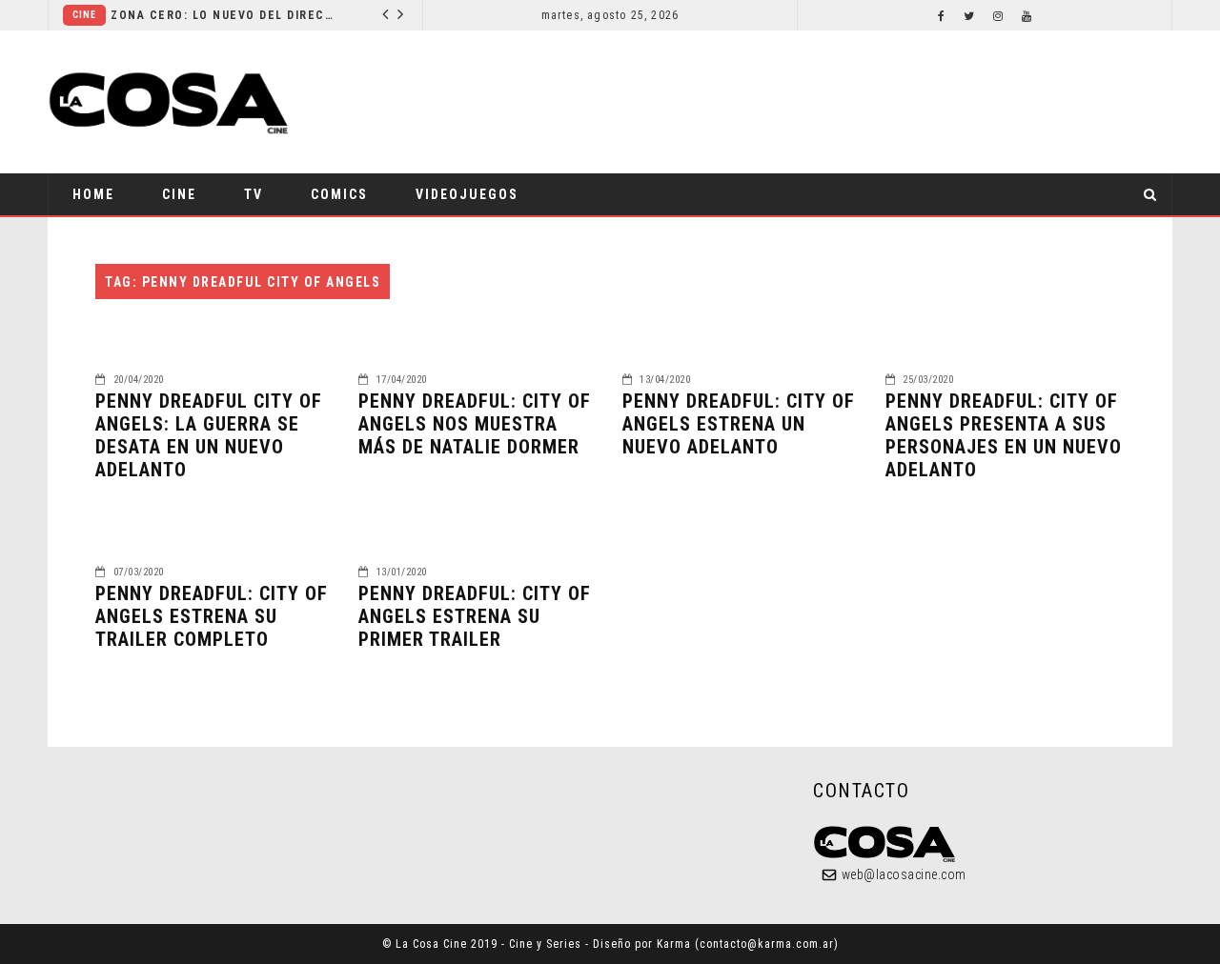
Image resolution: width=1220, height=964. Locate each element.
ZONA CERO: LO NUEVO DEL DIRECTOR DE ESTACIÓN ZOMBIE (225, 15)
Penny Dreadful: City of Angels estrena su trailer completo (211, 616)
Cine (84, 15)
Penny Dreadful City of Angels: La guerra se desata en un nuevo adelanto (208, 435)
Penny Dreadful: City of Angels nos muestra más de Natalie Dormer (474, 424)
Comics (339, 194)
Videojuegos (467, 194)
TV (253, 194)
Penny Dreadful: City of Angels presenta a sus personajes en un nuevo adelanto (1003, 435)
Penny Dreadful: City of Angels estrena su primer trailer (474, 616)
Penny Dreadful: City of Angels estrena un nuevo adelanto (738, 424)
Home (93, 194)
